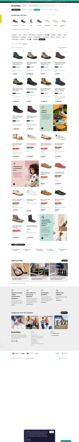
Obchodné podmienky (35, 342)
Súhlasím (51, 431)
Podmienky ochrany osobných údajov (37, 343)
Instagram (65, 312)
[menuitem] (16, 10)
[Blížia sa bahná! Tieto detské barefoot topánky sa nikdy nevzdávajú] (58, 269)
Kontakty (29, 2)
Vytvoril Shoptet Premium (64, 358)
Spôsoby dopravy (34, 340)
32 (64, 96)
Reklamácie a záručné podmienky (37, 337)
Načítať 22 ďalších (20, 244)
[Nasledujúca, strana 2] (67, 244)
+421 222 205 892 (58, 2)
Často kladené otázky (24, 2)
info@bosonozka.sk (55, 333)
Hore (14, 244)
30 (61, 96)
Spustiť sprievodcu (29, 304)
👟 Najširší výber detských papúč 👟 (47, 0)
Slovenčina (64, 2)
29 (28, 232)
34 (18, 124)
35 (41, 70)
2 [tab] (32, 283)
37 (16, 43)
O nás (12, 2)
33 (17, 124)
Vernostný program (17, 2)
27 (28, 124)
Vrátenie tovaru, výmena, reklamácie (37, 336)
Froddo (20, 43)
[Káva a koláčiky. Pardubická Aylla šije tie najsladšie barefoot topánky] (39, 269)
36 (14, 70)
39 (61, 70)
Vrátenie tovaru (58, 300)
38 (17, 70)
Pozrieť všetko (64, 260)
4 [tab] (61, 283)
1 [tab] (20, 29)
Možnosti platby (33, 339)
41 (48, 96)
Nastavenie (28, 439)
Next (70, 23)
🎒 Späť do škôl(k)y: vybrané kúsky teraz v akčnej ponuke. (34, 0)
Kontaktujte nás (44, 302)
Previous (9, 23)
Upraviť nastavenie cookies (30, 358)
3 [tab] (47, 283)
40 (20, 70)
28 (58, 96)
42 (13, 71)
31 (14, 124)
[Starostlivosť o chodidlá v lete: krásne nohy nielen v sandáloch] (20, 269)
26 (55, 96)
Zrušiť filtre (36, 39)
